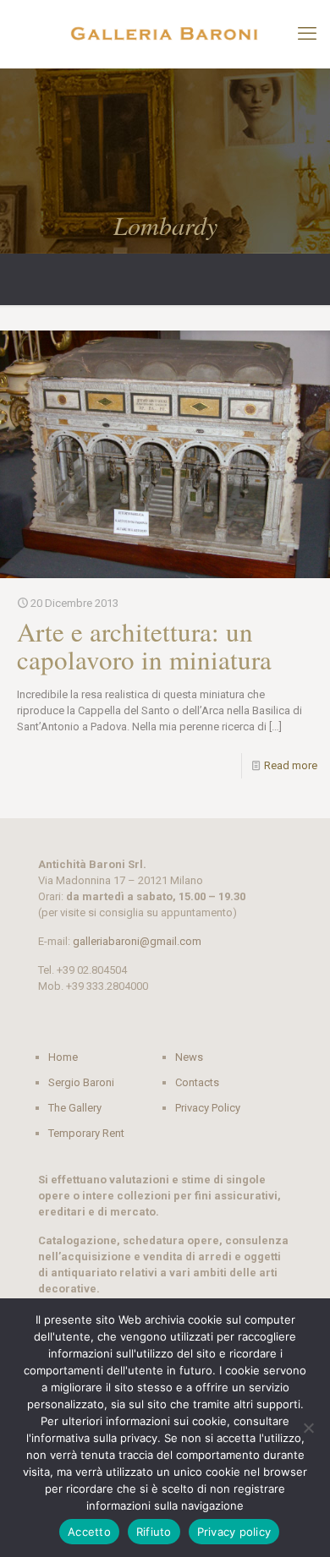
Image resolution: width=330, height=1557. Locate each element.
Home (63, 1057)
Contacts (197, 1082)
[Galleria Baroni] (165, 33)
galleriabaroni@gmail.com (137, 941)
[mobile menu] (307, 33)
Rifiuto (154, 1531)
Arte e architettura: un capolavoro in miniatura (144, 645)
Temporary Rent (86, 1133)
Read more (290, 765)
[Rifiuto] (308, 1427)
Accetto (89, 1531)
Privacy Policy (207, 1107)
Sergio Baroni (81, 1082)
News (189, 1057)
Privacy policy (234, 1531)
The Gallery (75, 1107)
